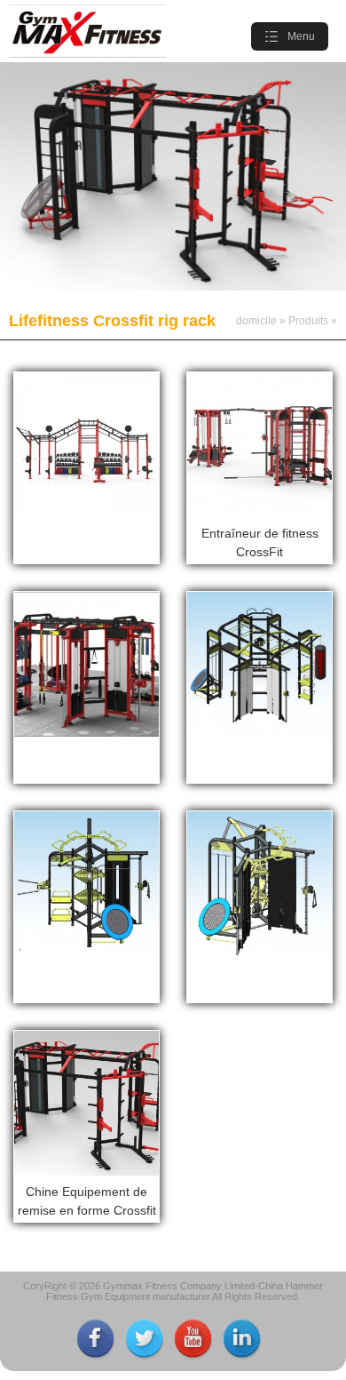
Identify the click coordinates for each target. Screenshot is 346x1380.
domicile (256, 321)
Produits (308, 321)
